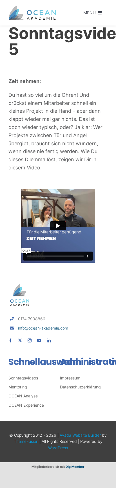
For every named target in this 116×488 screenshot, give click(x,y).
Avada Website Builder (80, 435)
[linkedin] (49, 340)
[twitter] (20, 340)
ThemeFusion (26, 441)
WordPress (58, 447)
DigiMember (75, 467)
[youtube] (39, 340)
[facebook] (10, 340)
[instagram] (30, 340)
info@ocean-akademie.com (43, 328)
